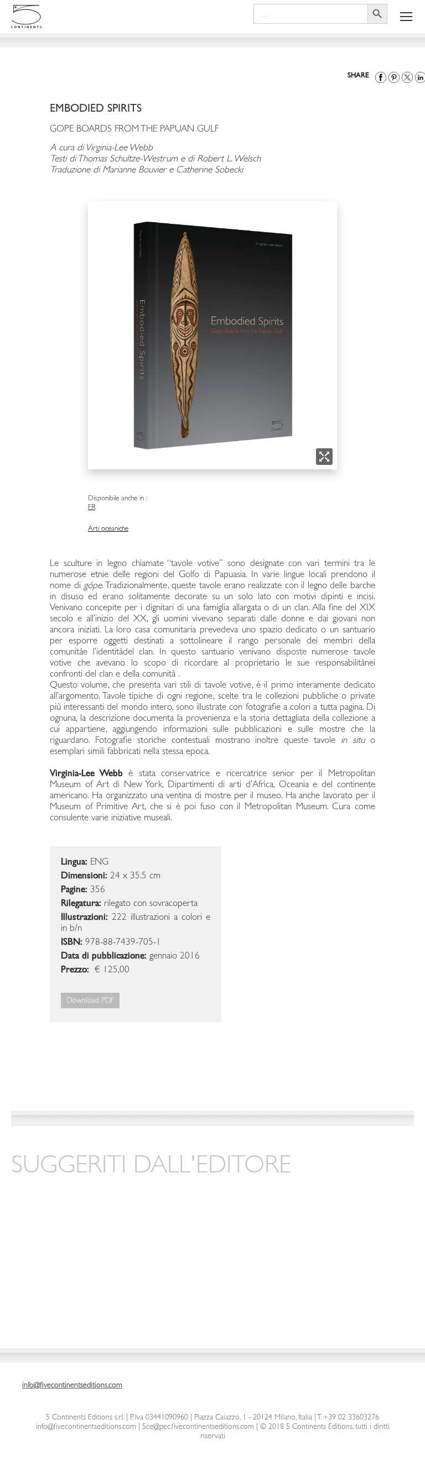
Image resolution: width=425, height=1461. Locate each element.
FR (91, 507)
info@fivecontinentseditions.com (86, 1427)
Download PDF (90, 1001)
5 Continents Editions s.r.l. (85, 1418)
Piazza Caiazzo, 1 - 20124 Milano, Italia (253, 1418)
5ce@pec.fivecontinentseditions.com (198, 1427)
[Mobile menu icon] (406, 16)
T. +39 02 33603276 (347, 1418)
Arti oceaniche (108, 529)
